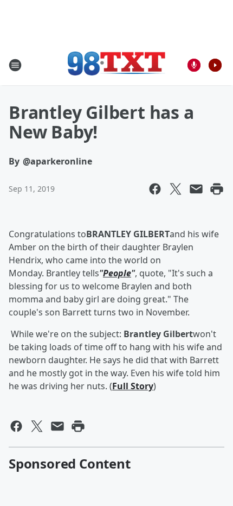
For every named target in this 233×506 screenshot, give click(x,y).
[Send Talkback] (193, 65)
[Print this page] (216, 189)
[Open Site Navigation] (15, 65)
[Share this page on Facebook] (155, 189)
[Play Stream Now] (215, 65)
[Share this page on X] (175, 189)
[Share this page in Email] (196, 189)
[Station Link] (116, 65)
